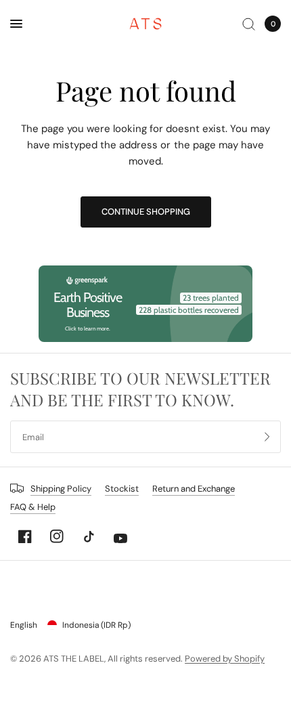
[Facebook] (25, 536)
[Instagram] (57, 536)
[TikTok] (89, 536)
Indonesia (96, 625)
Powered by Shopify (225, 658)
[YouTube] (120, 538)
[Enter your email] (267, 437)
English (23, 625)
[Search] (249, 23)
